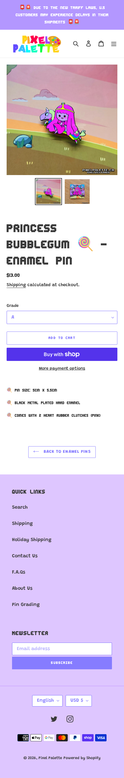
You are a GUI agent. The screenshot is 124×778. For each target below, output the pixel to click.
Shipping (16, 285)
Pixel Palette (50, 758)
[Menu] (113, 43)
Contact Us (25, 556)
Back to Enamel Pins (66, 452)
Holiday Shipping (31, 539)
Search (20, 507)
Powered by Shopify (82, 758)
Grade (13, 306)
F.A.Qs (18, 572)
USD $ (76, 700)
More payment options (62, 369)
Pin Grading (26, 604)
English (45, 700)
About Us (22, 588)
